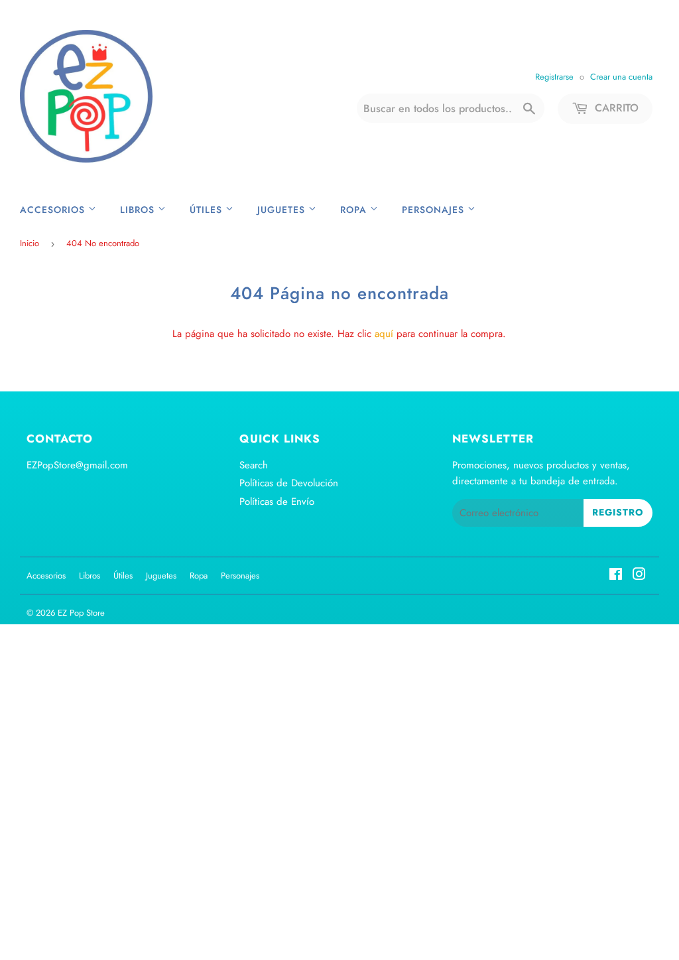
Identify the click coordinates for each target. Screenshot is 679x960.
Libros (139, 209)
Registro (618, 512)
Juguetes (282, 209)
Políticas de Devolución (288, 483)
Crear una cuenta (621, 76)
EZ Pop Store (81, 612)
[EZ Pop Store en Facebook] (616, 576)
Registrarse (554, 76)
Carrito (615, 107)
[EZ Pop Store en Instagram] (639, 576)
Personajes (434, 209)
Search (253, 465)
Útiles (207, 209)
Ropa (355, 209)
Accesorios (54, 209)
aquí (384, 333)
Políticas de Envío (276, 501)
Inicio (29, 243)
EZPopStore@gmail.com (77, 465)
